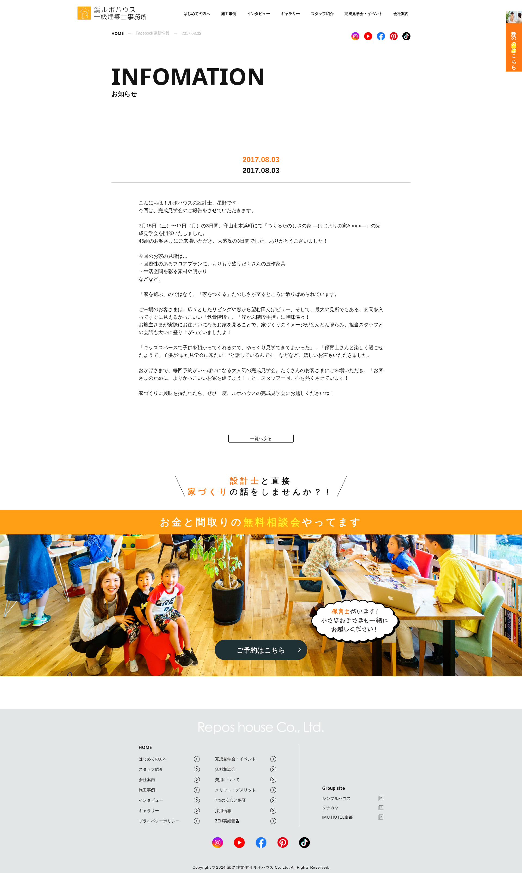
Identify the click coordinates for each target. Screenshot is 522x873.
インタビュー (258, 14)
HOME (145, 747)
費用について (227, 779)
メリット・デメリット (235, 790)
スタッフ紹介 (322, 14)
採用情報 (223, 810)
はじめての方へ (197, 14)
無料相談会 (225, 769)
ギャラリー (290, 14)
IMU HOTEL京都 (337, 817)
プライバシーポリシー (159, 821)
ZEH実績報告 (227, 821)
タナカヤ (330, 807)
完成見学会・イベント (363, 14)
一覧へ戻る (261, 438)
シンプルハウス (336, 798)
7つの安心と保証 (230, 800)
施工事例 (228, 14)
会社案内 (401, 14)
